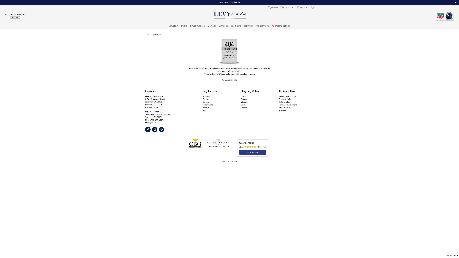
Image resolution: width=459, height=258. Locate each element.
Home (148, 35)
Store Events (262, 26)
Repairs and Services (287, 96)
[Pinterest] (161, 129)
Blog (205, 110)
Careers (206, 102)
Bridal (184, 26)
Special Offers (282, 26)
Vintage (212, 26)
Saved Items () (452, 256)
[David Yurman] (15, 16)
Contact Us (207, 99)
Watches (223, 26)
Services (248, 26)
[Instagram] (154, 129)
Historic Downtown (154, 96)
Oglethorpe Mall (152, 111)
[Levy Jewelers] (230, 15)
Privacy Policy (285, 107)
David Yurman (197, 26)
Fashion (244, 99)
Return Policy (284, 102)
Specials (244, 107)
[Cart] (312, 7)
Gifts (243, 105)
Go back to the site (229, 80)
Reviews (206, 107)
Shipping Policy (285, 99)
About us (206, 96)
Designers (236, 26)
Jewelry (173, 26)
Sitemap (282, 110)
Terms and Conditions (288, 105)
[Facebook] (148, 129)
